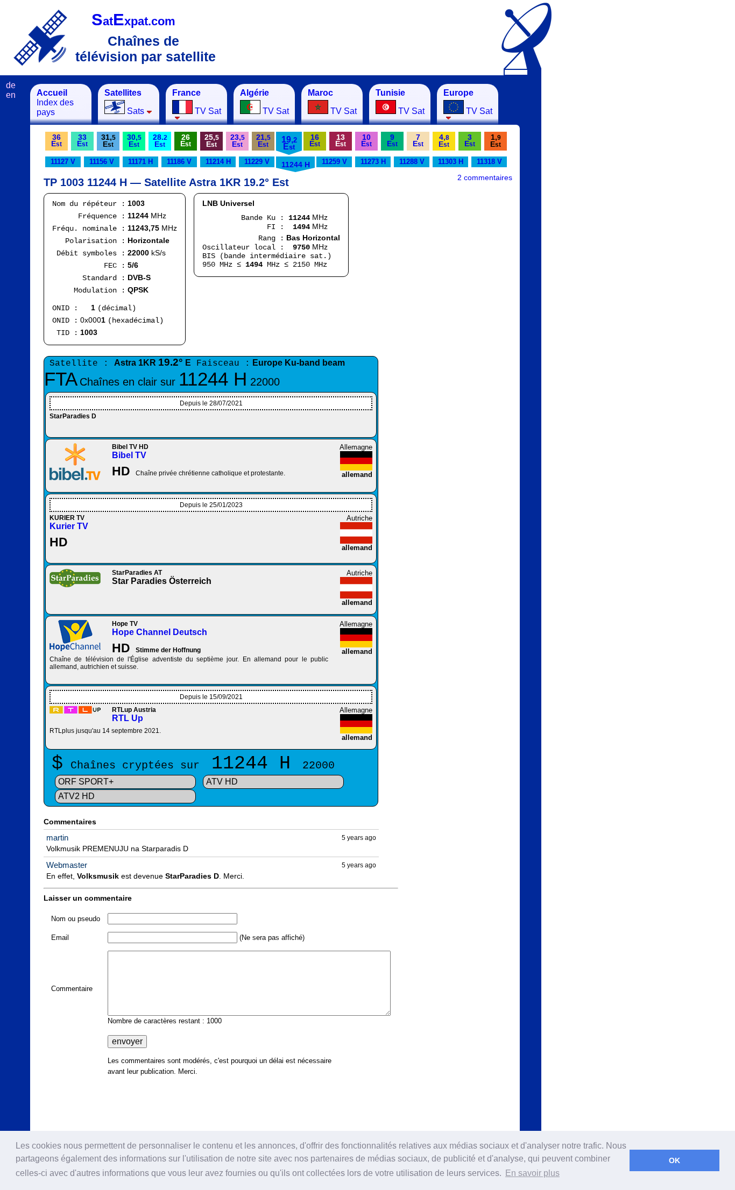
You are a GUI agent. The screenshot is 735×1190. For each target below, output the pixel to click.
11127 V (63, 162)
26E (185, 140)
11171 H (140, 162)
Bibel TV (129, 455)
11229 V (257, 162)
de (11, 85)
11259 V (334, 162)
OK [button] (674, 1160)
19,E (289, 143)
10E (366, 140)
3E (469, 140)
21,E (263, 140)
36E (56, 140)
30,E (134, 140)
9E (392, 140)
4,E (444, 140)
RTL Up (127, 718)
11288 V (412, 162)
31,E (108, 140)
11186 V (179, 162)
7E (418, 140)
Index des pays (55, 102)
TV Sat (196, 102)
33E (82, 140)
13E (340, 140)
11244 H (295, 164)
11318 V (489, 162)
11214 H (218, 162)
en (11, 94)
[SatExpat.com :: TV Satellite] (40, 37)
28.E (160, 140)
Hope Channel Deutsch (159, 632)
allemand (357, 475)
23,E (237, 140)
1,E (495, 140)
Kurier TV (69, 526)
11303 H (450, 162)
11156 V (101, 162)
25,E (211, 140)
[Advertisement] (595, 245)
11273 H (373, 162)
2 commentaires (484, 177)
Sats (124, 102)
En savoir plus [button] (532, 1173)
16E (314, 140)
